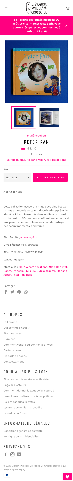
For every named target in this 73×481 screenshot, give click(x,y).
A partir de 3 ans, (37, 267)
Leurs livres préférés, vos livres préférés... (29, 396)
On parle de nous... (15, 356)
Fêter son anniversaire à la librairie (26, 379)
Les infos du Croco (15, 413)
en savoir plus (28, 237)
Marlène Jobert (36, 135)
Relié (29, 274)
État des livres (13, 333)
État (6, 169)
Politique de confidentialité (21, 436)
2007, (22, 267)
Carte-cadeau (12, 350)
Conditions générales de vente (23, 430)
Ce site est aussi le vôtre (19, 401)
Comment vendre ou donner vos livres (28, 344)
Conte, (8, 270)
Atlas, (52, 267)
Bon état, (62, 267)
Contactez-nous (14, 361)
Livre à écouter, (46, 270)
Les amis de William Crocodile (23, 407)
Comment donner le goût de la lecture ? (29, 390)
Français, (18, 270)
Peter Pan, (19, 274)
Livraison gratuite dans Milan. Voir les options (36, 159)
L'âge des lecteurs (15, 385)
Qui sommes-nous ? (17, 327)
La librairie (10, 322)
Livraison (9, 339)
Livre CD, (30, 270)
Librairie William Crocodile (26, 465)
